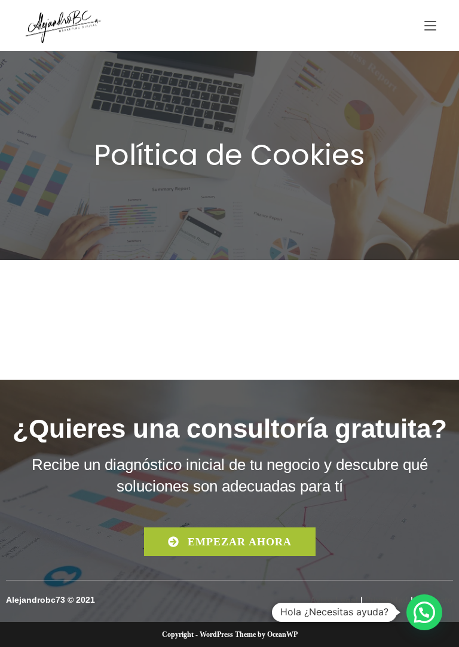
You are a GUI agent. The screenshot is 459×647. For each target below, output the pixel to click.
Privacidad (386, 600)
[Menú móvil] (430, 25)
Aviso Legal (334, 600)
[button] (424, 612)
